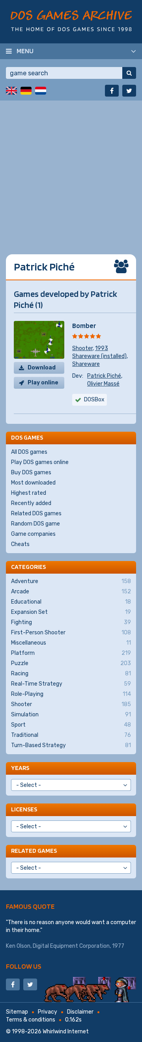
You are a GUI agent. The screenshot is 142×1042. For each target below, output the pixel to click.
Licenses (24, 809)
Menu (25, 51)
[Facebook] (112, 91)
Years (20, 768)
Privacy (47, 1011)
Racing (71, 673)
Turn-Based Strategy (71, 745)
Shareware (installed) (99, 356)
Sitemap (17, 1011)
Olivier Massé (103, 383)
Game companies (33, 534)
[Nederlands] (40, 91)
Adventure (71, 581)
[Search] (129, 73)
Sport (71, 724)
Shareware (86, 364)
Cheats (20, 544)
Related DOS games (36, 513)
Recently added (31, 503)
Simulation (71, 714)
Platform (71, 653)
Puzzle (71, 663)
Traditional (71, 735)
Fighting (71, 622)
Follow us (23, 966)
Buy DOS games (31, 472)
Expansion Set (71, 612)
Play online (43, 382)
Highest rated (28, 493)
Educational (71, 601)
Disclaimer (80, 1011)
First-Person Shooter (71, 632)
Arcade (71, 591)
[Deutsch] (26, 91)
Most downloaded (33, 482)
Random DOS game (35, 523)
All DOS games (29, 452)
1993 (101, 348)
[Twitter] (129, 91)
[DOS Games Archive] (71, 20)
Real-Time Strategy (71, 683)
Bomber (84, 325)
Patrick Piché (104, 376)
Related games (34, 850)
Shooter (82, 348)
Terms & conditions (30, 1019)
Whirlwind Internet (66, 1031)
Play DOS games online (40, 462)
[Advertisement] (71, 171)
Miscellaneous (71, 642)
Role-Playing (71, 694)
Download (42, 367)
